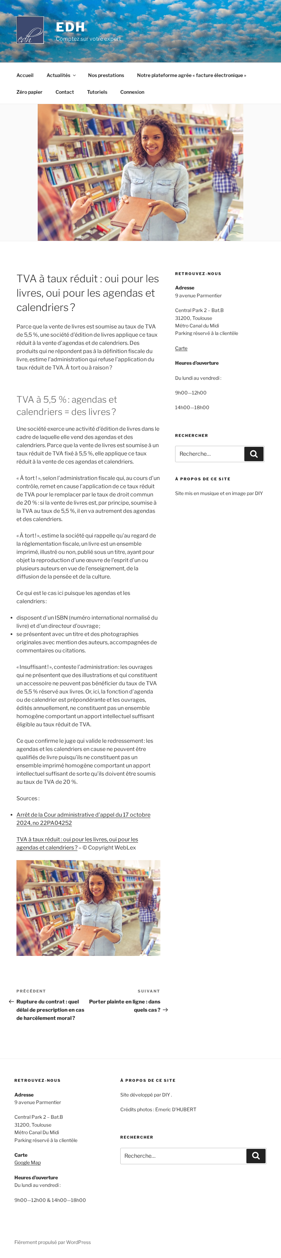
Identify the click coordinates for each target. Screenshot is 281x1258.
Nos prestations (106, 75)
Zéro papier (29, 92)
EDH (71, 27)
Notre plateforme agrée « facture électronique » (191, 75)
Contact (65, 92)
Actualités (58, 75)
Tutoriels (97, 92)
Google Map (27, 1162)
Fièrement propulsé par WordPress (52, 1242)
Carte (181, 348)
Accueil (25, 75)
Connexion (132, 92)
